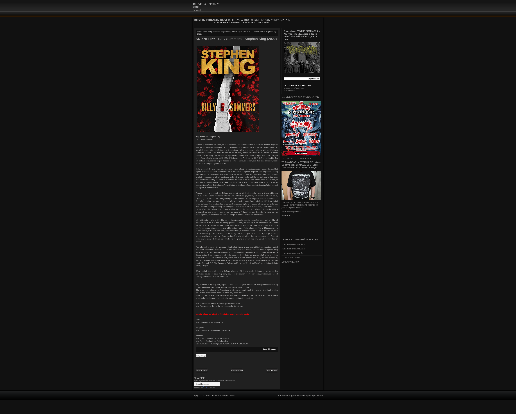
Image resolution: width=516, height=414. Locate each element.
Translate (212, 387)
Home (199, 32)
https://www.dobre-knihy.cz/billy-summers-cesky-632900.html (219, 306)
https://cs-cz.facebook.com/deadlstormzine (212, 338)
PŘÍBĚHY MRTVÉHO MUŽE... (293, 253)
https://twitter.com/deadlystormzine (209, 322)
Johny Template (283, 396)
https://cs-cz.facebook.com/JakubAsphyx (212, 341)
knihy (210, 32)
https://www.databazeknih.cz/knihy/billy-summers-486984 (218, 303)
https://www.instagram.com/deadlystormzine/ (213, 330)
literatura (216, 32)
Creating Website (307, 396)
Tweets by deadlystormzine (291, 212)
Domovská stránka (237, 370)
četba (205, 32)
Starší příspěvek (272, 370)
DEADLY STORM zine (206, 5)
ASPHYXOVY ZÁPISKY (290, 262)
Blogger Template (294, 396)
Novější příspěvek (201, 370)
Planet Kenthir (318, 396)
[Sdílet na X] (202, 355)
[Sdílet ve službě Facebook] (204, 355)
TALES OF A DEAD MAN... (291, 258)
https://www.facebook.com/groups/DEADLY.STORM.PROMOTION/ (222, 344)
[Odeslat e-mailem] (197, 355)
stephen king (226, 32)
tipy (239, 32)
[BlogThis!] (199, 355)
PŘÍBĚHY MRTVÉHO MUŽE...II (293, 249)
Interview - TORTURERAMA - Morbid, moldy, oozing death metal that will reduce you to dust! (302, 35)
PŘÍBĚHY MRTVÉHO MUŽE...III (294, 245)
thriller (234, 32)
